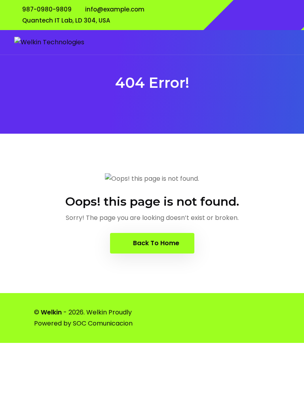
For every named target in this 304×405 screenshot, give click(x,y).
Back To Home (155, 243)
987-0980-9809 (47, 9)
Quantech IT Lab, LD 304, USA (66, 20)
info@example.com (114, 9)
